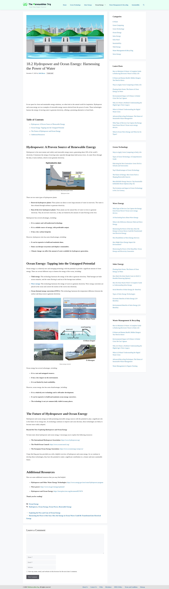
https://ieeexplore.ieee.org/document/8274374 (68, 491)
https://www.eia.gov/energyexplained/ (52, 487)
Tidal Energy (117, 47)
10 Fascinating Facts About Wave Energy (125, 217)
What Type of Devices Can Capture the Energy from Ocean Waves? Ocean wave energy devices (127, 125)
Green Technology (75, 5)
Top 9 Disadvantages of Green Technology (126, 170)
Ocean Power (53, 507)
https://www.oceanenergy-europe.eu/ (71, 449)
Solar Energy (88, 5)
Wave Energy (117, 54)
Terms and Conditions (131, 587)
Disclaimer (108, 587)
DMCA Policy (118, 587)
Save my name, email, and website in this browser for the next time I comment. (52, 571)
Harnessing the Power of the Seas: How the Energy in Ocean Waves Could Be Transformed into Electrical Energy (127, 231)
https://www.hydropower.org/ (70, 440)
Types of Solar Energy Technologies (124, 294)
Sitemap (142, 587)
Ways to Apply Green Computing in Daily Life (127, 85)
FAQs (101, 587)
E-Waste (115, 22)
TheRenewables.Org (33, 587)
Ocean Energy (99, 5)
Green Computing (118, 25)
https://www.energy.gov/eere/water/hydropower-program (85, 482)
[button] (143, 5)
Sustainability (136, 5)
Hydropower (33, 507)
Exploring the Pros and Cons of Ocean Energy (44, 513)
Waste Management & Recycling (118, 5)
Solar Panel (116, 40)
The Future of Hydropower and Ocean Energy (45, 131)
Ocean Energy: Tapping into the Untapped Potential (47, 128)
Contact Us (93, 587)
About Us (85, 587)
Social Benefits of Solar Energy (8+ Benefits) (127, 289)
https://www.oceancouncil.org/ (59, 444)
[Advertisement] (65, 87)
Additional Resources (38, 134)
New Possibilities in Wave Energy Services (126, 238)
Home (65, 5)
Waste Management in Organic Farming (125, 366)
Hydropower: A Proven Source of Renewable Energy (48, 124)
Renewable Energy (65, 507)
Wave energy (35, 284)
